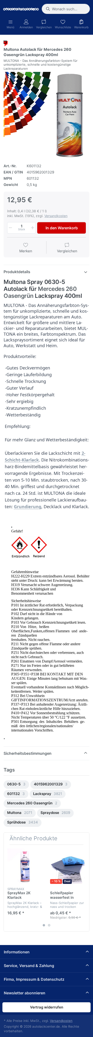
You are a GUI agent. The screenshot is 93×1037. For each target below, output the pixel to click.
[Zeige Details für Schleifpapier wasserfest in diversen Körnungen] (67, 866)
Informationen (17, 952)
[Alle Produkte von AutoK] (6, 43)
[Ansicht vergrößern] (46, 115)
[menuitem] (16, 784)
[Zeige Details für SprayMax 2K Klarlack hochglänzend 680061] (25, 866)
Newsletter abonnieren (24, 993)
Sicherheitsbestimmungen (28, 753)
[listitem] (46, 115)
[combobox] (66, 9)
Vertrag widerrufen (46, 1007)
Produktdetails (17, 271)
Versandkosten (55, 216)
